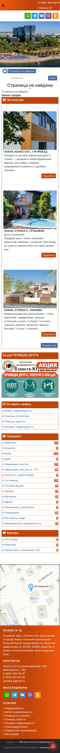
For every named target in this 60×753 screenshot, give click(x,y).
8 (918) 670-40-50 (14, 677)
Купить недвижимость (19, 711)
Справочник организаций (20, 730)
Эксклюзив (12, 734)
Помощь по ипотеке (17, 715)
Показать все (49, 345)
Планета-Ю (45, 7)
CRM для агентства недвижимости (36, 742)
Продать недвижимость (20, 723)
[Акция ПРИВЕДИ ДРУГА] (30, 378)
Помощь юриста (15, 719)
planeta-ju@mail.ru (14, 680)
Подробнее (48, 176)
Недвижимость (14, 708)
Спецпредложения (16, 726)
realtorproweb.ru (48, 747)
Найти (53, 78)
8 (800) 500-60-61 (49, 2)
